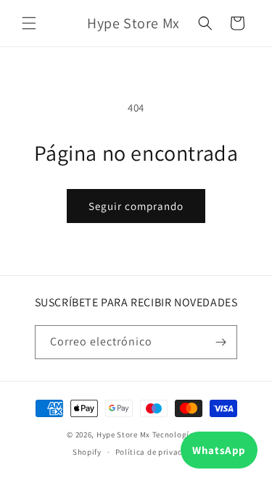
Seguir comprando (136, 206)
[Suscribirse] (220, 342)
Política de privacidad (157, 452)
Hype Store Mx (123, 434)
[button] (29, 23)
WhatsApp (219, 450)
